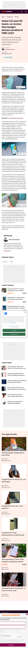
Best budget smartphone (16, 118)
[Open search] (21, 11)
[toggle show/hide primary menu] (25, 11)
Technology (10, 16)
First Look (5, 261)
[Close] (25, 312)
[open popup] (23, 87)
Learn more (18, 71)
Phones (17, 16)
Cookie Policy (13, 322)
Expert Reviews (6, 11)
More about (7, 251)
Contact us (5, 613)
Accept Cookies (14, 334)
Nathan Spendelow (10, 49)
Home (3, 16)
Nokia (11, 261)
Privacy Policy (16, 641)
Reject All (14, 330)
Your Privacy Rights (14, 326)
